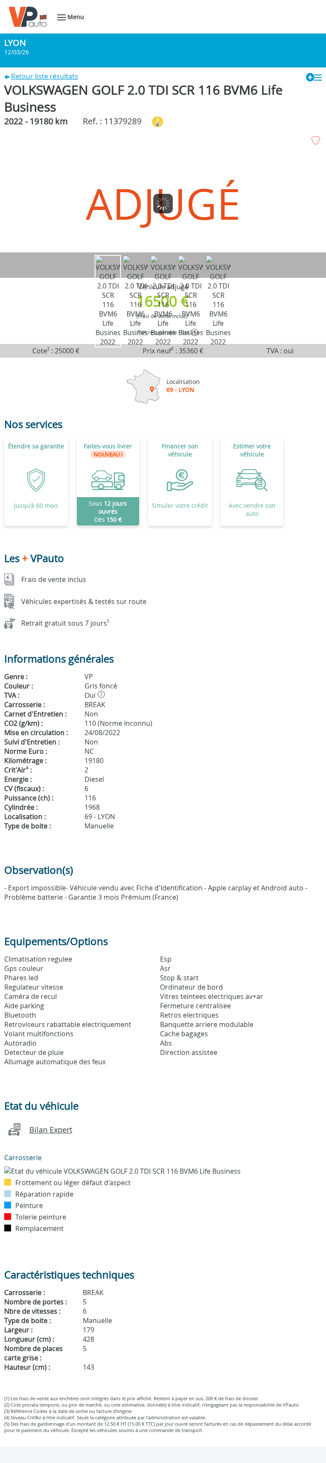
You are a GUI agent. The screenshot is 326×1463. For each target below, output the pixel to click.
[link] (108, 482)
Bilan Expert (50, 1130)
